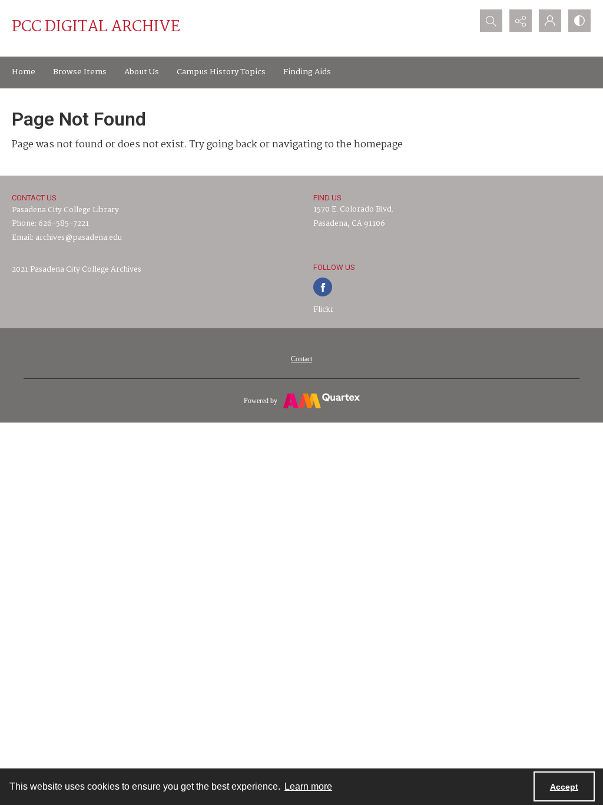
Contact (301, 359)
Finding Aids (307, 71)
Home (23, 71)
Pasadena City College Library (65, 210)
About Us (141, 71)
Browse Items (80, 71)
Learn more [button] (308, 786)
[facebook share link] (322, 287)
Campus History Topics (221, 71)
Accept (564, 786)
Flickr (323, 309)
